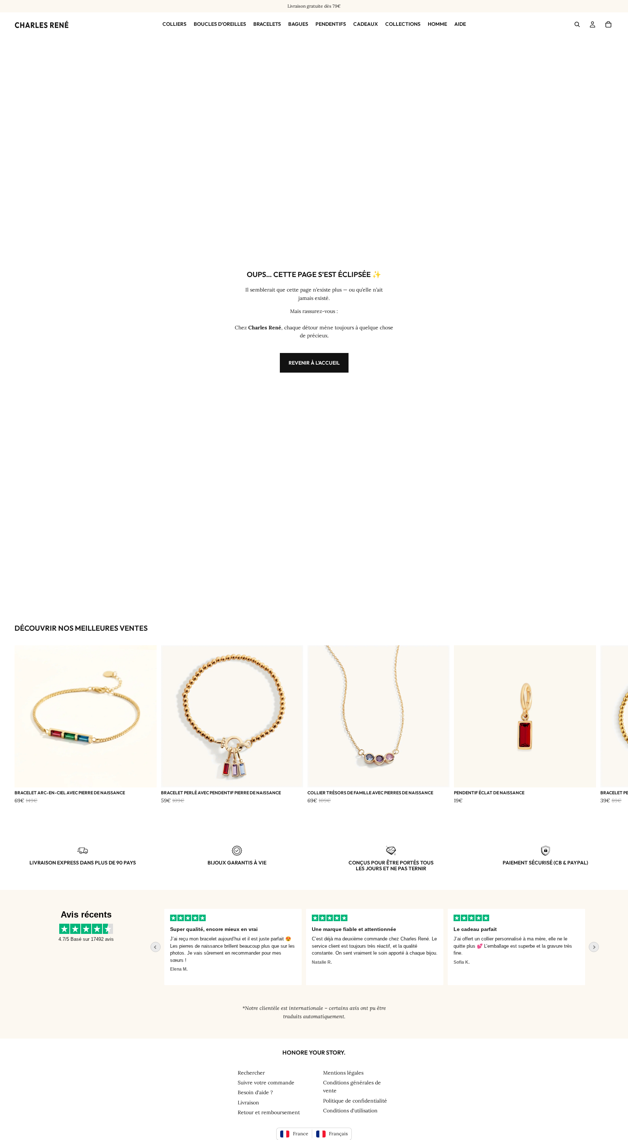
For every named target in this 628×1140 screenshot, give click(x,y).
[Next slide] (594, 947)
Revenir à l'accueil (314, 363)
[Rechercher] (577, 25)
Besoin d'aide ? (255, 1092)
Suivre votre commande (266, 1082)
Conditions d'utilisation (350, 1110)
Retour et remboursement (269, 1112)
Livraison (248, 1102)
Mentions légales (343, 1072)
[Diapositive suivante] (605, 727)
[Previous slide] (155, 947)
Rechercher (251, 1072)
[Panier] (608, 25)
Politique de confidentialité (355, 1100)
